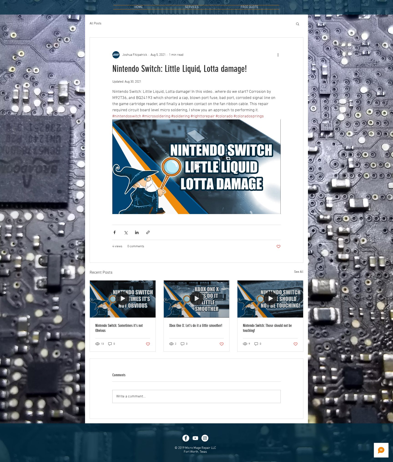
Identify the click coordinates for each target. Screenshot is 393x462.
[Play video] (196, 166)
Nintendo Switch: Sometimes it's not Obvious (119, 328)
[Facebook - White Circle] (185, 438)
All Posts (95, 23)
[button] (297, 23)
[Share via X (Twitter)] (125, 232)
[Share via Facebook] (114, 232)
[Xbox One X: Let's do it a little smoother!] (196, 298)
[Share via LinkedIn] (137, 232)
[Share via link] (148, 232)
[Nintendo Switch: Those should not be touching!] (270, 298)
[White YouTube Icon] (195, 438)
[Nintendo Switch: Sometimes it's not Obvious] (123, 298)
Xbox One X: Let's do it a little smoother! (195, 325)
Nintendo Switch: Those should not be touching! (267, 328)
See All (298, 272)
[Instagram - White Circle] (205, 438)
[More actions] (278, 55)
